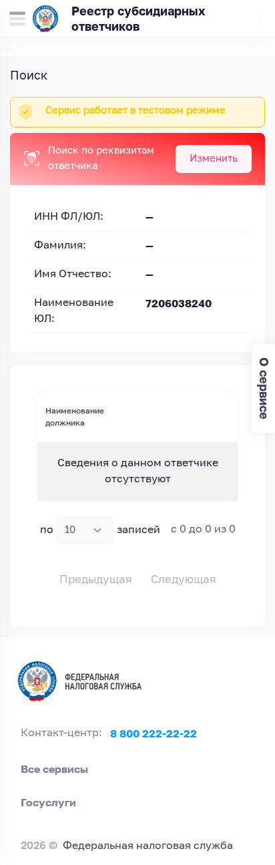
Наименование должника (74, 416)
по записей (100, 530)
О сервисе (264, 388)
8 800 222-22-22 (153, 733)
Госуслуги (48, 802)
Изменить (214, 159)
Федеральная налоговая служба (148, 846)
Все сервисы (54, 768)
